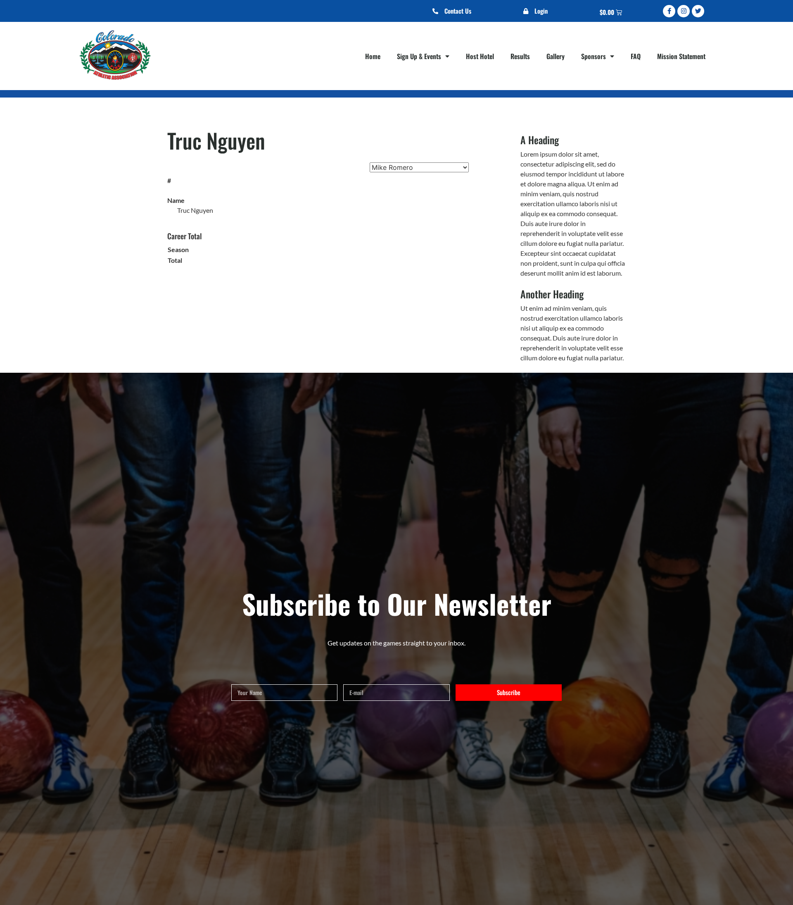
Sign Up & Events (419, 56)
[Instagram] (683, 11)
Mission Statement (681, 56)
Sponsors (593, 56)
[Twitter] (698, 11)
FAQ (636, 56)
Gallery (555, 56)
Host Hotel (480, 56)
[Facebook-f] (669, 11)
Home (372, 56)
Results (520, 56)
